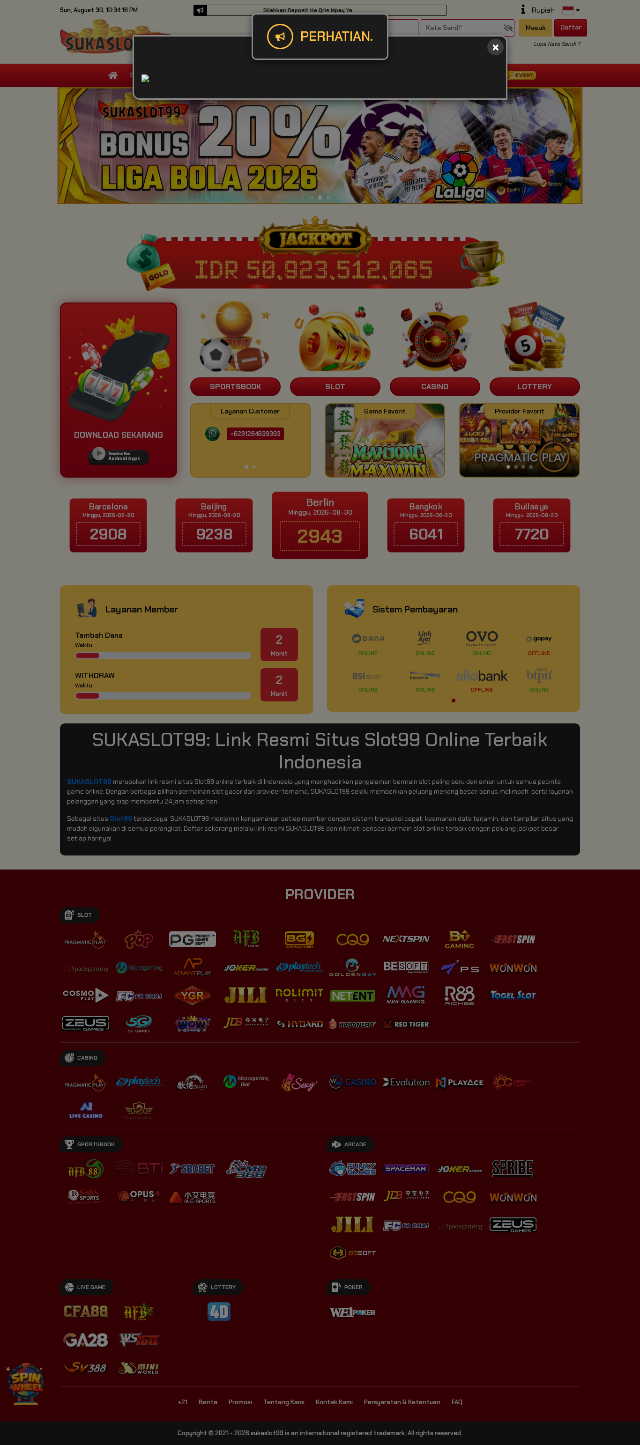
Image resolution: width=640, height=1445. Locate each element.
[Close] (495, 47)
